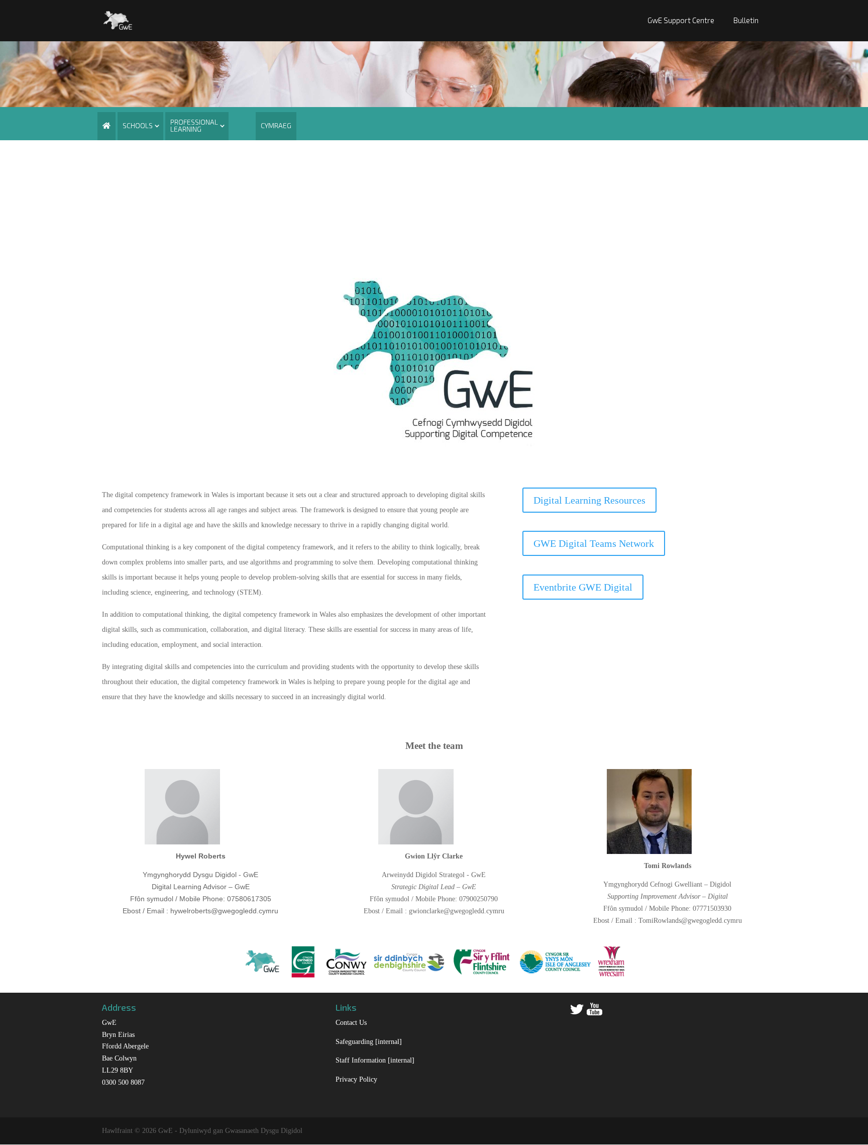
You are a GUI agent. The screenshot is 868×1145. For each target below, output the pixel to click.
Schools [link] (138, 125)
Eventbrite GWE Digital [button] (582, 587)
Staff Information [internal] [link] (375, 1060)
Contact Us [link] (351, 1022)
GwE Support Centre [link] (680, 20)
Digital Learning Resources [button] (589, 500)
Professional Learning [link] (194, 125)
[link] (117, 19)
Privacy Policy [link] (356, 1079)
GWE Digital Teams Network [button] (593, 543)
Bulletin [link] (745, 20)
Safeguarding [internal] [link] (369, 1041)
